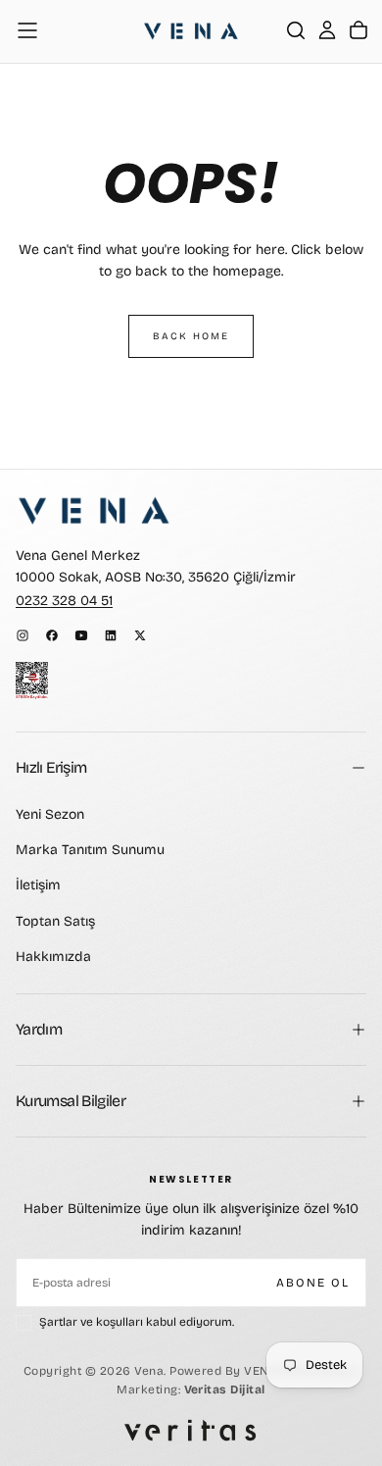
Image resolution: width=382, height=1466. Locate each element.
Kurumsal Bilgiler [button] (70, 1100)
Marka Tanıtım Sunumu (90, 849)
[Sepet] (358, 30)
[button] (27, 30)
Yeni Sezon (50, 814)
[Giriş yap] (327, 30)
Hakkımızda (53, 956)
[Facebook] (52, 635)
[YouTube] (81, 635)
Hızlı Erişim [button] (51, 767)
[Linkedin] (111, 635)
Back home (191, 336)
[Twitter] (140, 635)
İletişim (38, 885)
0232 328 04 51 (64, 600)
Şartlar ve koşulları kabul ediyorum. (136, 1322)
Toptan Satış (55, 921)
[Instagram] (22, 635)
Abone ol (313, 1282)
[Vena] (94, 510)
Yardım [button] (39, 1029)
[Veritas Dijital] (191, 1430)
